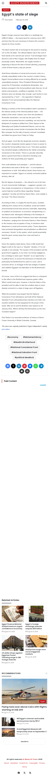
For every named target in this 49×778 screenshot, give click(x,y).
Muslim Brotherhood (25, 342)
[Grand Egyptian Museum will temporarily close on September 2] (8, 732)
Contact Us (23, 763)
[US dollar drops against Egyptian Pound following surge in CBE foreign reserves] (13, 643)
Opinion (6, 10)
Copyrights (33, 763)
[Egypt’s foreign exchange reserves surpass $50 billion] (36, 614)
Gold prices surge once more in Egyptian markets (35, 651)
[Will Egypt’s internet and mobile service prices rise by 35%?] (8, 721)
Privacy (42, 763)
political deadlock (25, 357)
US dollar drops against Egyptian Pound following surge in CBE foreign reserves (12, 656)
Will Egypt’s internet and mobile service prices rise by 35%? (30, 719)
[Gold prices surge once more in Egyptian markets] (36, 641)
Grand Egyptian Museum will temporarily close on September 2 (32, 730)
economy (13, 337)
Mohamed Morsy (33, 337)
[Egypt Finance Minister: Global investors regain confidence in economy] (13, 614)
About (6, 763)
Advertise (14, 763)
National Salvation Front (25, 352)
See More (24, 741)
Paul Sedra (9, 20)
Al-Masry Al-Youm (30, 759)
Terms (24, 767)
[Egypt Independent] (24, 3)
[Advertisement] (24, 492)
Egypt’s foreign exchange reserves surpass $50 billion (33, 626)
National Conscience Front (25, 347)
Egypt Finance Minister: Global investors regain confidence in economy (12, 626)
